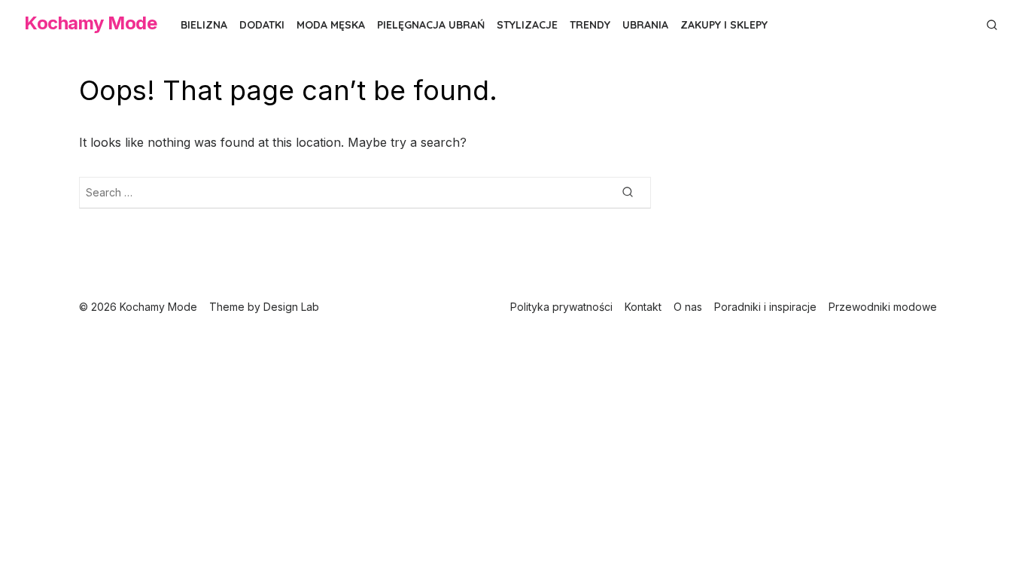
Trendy (590, 25)
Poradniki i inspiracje (765, 306)
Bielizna (204, 25)
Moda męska (331, 25)
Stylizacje (527, 25)
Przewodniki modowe (883, 306)
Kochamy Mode (90, 23)
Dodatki (261, 25)
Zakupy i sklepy (724, 25)
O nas (688, 306)
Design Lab (291, 306)
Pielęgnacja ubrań (431, 25)
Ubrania (645, 25)
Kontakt (643, 306)
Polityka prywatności (561, 306)
